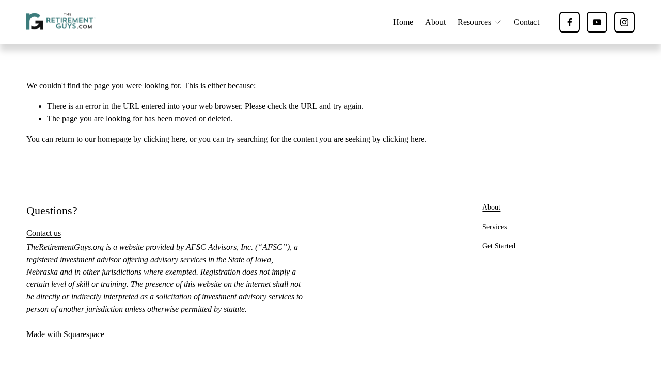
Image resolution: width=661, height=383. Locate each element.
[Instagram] (624, 22)
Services (494, 226)
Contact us (43, 233)
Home (403, 22)
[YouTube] (597, 22)
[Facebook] (569, 22)
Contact (526, 22)
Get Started (498, 246)
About (435, 22)
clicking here (164, 139)
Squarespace (84, 334)
